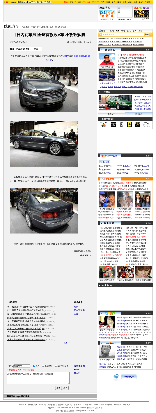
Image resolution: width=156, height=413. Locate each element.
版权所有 (98, 408)
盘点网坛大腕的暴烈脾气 (110, 246)
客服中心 (69, 405)
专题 (33, 27)
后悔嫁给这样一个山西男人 (136, 356)
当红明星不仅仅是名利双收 (136, 353)
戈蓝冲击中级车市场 (143, 106)
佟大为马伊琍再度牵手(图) (136, 231)
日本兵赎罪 (139, 38)
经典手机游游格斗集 (128, 189)
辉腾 (75, 56)
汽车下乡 (103, 80)
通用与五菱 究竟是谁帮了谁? (133, 73)
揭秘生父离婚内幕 (142, 209)
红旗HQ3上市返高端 (143, 109)
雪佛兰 (124, 87)
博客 (135, 2)
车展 (76, 314)
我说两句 (148, 2)
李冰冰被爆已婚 (124, 209)
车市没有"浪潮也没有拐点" (134, 67)
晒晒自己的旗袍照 (114, 367)
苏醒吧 (102, 170)
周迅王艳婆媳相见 (124, 215)
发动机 (64, 56)
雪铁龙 (136, 87)
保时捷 (106, 83)
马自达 (104, 87)
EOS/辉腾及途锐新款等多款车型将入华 (25, 310)
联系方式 (77, 405)
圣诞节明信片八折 (106, 218)
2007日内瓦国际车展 (45, 27)
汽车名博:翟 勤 (107, 67)
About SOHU (99, 405)
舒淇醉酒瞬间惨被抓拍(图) (136, 240)
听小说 (101, 186)
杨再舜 (120, 76)
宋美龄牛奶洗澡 (104, 45)
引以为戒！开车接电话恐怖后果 (138, 330)
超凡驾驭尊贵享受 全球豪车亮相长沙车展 (26, 314)
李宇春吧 (120, 166)
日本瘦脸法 (137, 41)
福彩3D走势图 (143, 189)
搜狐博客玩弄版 (107, 19)
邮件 (130, 2)
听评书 (101, 183)
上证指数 (103, 166)
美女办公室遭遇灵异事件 (110, 249)
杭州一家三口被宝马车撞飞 (136, 320)
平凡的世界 (132, 186)
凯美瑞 (110, 87)
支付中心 (42, 405)
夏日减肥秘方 (126, 41)
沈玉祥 (120, 67)
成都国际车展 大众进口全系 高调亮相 (25, 325)
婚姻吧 (120, 173)
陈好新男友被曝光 (142, 218)
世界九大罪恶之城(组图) (135, 246)
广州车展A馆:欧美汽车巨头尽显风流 (24, 332)
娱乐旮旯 (120, 353)
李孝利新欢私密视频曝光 (136, 249)
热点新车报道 (60, 27)
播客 (124, 2)
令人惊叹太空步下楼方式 (139, 264)
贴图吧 (102, 173)
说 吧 (114, 156)
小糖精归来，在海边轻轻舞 (136, 359)
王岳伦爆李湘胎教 (110, 264)
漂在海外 (103, 364)
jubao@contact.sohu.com (85, 411)
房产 (103, 2)
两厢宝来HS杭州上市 (142, 100)
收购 (141, 87)
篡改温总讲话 (115, 41)
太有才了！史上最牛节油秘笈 (137, 327)
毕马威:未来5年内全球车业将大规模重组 (26, 307)
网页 (117, 31)
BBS (141, 2)
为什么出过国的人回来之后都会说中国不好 (124, 364)
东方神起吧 (139, 170)
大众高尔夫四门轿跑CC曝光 (135, 79)
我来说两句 (71, 42)
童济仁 (120, 79)
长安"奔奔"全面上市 (143, 103)
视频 (119, 2)
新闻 (112, 31)
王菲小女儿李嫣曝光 (125, 280)
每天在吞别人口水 (107, 360)
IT (93, 2)
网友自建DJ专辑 (124, 19)
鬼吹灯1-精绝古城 (112, 186)
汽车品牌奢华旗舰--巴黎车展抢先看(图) (25, 329)
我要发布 (11, 396)
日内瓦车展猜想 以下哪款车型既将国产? (26, 339)
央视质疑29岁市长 (105, 38)
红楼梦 (144, 183)
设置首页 (23, 405)
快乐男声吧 (139, 166)
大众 (13, 56)
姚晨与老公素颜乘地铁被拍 (111, 240)
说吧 (140, 31)
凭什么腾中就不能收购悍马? (135, 64)
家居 (108, 2)
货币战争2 (141, 186)
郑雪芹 (120, 70)
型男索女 (120, 359)
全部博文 (126, 405)
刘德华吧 (120, 170)
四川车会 (120, 327)
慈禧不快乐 (127, 45)
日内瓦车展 (79, 310)
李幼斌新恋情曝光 (142, 212)
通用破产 (117, 87)
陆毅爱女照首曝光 (142, 215)
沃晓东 (120, 64)
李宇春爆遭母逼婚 (106, 215)
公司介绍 (109, 405)
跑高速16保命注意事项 (139, 335)
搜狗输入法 (32, 405)
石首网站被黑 (103, 41)
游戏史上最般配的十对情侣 (137, 258)
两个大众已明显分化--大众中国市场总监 (26, 318)
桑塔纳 (130, 87)
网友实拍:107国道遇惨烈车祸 (136, 323)
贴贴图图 (120, 350)
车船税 (112, 77)
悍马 (111, 83)
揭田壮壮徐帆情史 (107, 209)
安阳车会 (120, 323)
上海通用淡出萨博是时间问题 (134, 61)
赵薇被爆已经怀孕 (106, 212)
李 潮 (120, 61)
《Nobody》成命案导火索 (110, 252)
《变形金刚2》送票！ (111, 261)
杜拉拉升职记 (125, 183)
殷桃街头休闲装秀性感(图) (110, 234)
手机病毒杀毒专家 (112, 189)
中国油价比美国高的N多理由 (135, 76)
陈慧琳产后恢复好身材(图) (110, 231)
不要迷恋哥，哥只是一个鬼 (136, 347)
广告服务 (60, 405)
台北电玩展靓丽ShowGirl (110, 258)
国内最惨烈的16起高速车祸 (118, 335)
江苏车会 (120, 330)
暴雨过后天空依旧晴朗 (131, 367)
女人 (113, 2)
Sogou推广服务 (22, 396)
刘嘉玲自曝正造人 (124, 218)
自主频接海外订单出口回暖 (134, 70)
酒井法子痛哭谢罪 (143, 280)
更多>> (67, 343)
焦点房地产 (41, 2)
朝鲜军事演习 (128, 38)
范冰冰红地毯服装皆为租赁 (111, 237)
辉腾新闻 (82, 56)
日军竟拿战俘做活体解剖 (110, 243)
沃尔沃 (110, 80)
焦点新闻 (120, 347)
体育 (71, 2)
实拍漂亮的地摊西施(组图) (136, 243)
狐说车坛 (120, 317)
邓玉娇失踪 (118, 38)
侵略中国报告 (138, 45)
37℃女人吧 (138, 173)
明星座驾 (120, 320)
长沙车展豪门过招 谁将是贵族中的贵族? (26, 321)
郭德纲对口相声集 (112, 183)
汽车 (97, 2)
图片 (134, 31)
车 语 (120, 55)
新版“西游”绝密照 (107, 280)
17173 (34, 2)
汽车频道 (25, 27)
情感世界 (120, 356)
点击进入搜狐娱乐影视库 (136, 255)
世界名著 (123, 186)
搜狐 (20, 2)
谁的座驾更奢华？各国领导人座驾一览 (122, 338)
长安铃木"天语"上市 (143, 97)
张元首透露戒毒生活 (137, 261)
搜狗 (48, 2)
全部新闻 (117, 405)
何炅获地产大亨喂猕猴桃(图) (111, 228)
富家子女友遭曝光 (107, 330)
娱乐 (80, 2)
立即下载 (145, 19)
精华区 (77, 369)
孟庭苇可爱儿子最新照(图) (136, 252)
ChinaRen (26, 2)
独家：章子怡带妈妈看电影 (137, 228)
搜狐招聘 (51, 405)
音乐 (129, 31)
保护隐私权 (87, 405)
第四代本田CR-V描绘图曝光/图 (134, 82)
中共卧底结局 (117, 45)
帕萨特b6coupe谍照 (107, 74)
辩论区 (77, 373)
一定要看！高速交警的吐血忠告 (138, 317)
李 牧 (120, 73)
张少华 (120, 58)
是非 (119, 82)
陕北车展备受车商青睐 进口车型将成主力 (26, 336)
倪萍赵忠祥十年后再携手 (136, 234)
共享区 (101, 189)
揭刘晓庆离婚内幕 (124, 212)
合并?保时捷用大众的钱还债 (135, 58)
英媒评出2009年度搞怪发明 (136, 350)
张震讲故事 (136, 183)
